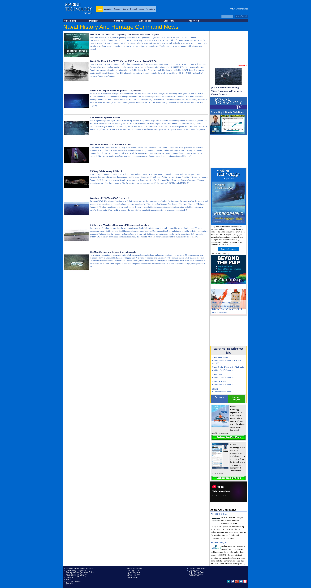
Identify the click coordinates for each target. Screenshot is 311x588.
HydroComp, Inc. (219, 542)
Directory (117, 9)
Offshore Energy (70, 20)
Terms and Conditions (73, 581)
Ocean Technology (134, 572)
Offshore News (194, 570)
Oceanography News (134, 568)
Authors (68, 579)
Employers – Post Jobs (236, 398)
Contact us (69, 578)
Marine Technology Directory (76, 576)
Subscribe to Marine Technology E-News (80, 572)
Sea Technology (133, 570)
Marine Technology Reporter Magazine (79, 568)
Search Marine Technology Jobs (228, 350)
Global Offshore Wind (196, 572)
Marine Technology (134, 574)
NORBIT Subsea (219, 514)
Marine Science (132, 578)
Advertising (150, 9)
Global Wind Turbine (196, 574)
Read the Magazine (228, 249)
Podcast (133, 9)
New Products (194, 20)
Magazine (108, 9)
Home (99, 9)
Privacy (68, 585)
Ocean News (119, 20)
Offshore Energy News (197, 568)
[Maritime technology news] (78, 9)
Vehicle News (169, 20)
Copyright (69, 583)
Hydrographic (94, 20)
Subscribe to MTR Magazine (76, 570)
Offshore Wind (194, 576)
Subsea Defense (145, 20)
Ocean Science (132, 576)
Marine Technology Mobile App (76, 574)
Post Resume (219, 397)
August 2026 (228, 178)
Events (125, 9)
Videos (141, 9)
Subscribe (228, 437)
